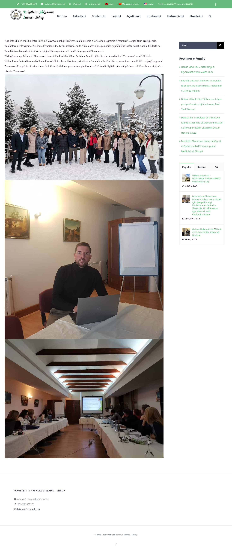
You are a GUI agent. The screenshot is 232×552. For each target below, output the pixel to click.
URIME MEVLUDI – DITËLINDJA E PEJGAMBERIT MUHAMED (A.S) (206, 178)
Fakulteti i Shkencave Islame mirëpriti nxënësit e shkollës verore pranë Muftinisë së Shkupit (201, 146)
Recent (201, 167)
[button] (210, 16)
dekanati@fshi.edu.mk (28, 509)
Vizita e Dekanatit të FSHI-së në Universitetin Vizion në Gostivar (206, 232)
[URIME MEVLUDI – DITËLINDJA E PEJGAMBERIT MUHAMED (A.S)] (186, 176)
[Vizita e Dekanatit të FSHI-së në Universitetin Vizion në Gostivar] (186, 230)
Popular (186, 167)
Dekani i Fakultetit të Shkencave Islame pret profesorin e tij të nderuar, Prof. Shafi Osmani (201, 104)
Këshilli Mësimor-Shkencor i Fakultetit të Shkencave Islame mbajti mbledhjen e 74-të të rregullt (201, 85)
